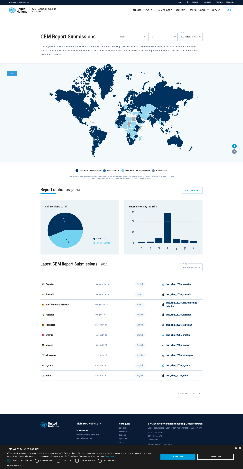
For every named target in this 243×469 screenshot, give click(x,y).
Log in (229, 10)
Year (182, 33)
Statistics (150, 10)
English (195, 2)
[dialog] (121, 457)
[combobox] (132, 37)
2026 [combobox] (191, 36)
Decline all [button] (215, 456)
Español (230, 2)
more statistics (192, 190)
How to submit (165, 10)
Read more (109, 456)
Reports (137, 10)
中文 (186, 2)
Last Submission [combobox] (190, 267)
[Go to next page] (199, 393)
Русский (219, 2)
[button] (234, 146)
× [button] (240, 448)
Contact (216, 10)
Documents (181, 10)
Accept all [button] (178, 456)
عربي (180, 2)
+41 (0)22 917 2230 (163, 444)
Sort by (184, 263)
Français (207, 2)
